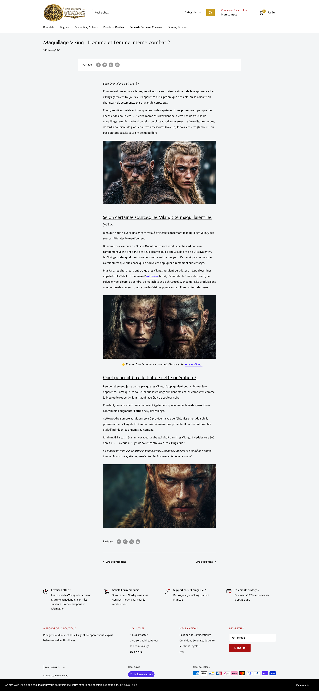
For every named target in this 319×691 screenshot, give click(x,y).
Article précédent (116, 562)
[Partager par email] (117, 65)
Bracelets (48, 27)
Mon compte (229, 14)
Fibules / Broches (177, 27)
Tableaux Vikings (139, 646)
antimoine (152, 276)
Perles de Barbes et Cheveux (146, 27)
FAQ (181, 652)
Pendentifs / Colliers (86, 27)
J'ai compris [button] (302, 685)
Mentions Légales (189, 646)
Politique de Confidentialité (195, 635)
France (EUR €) (52, 667)
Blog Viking (136, 652)
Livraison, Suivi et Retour (144, 641)
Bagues (64, 27)
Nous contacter (139, 635)
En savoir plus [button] (128, 685)
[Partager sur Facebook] (98, 65)
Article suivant (204, 562)
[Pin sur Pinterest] (104, 65)
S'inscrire (240, 648)
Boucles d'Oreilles (113, 27)
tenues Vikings (194, 364)
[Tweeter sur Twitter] (111, 65)
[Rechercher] (210, 12)
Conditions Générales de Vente (196, 641)
